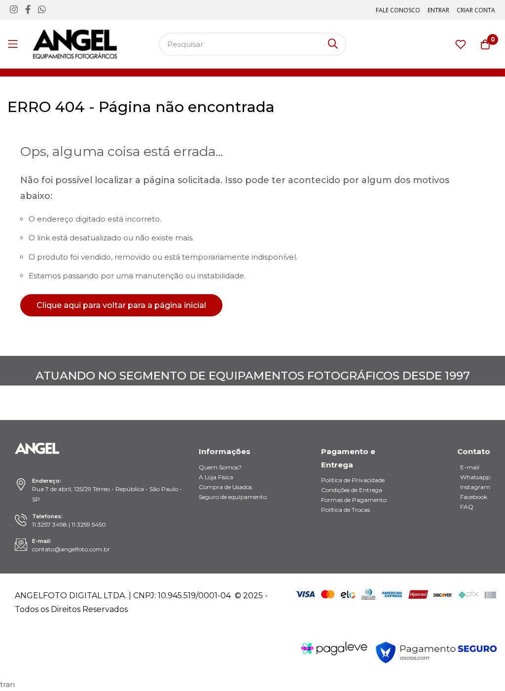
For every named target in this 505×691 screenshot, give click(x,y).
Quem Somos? (220, 467)
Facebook (473, 496)
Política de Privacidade (353, 480)
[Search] (333, 44)
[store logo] (75, 44)
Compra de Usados (225, 487)
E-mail (469, 467)
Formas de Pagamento (354, 499)
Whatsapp (475, 477)
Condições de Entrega (351, 490)
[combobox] (252, 44)
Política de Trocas (345, 509)
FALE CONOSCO (398, 10)
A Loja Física (216, 477)
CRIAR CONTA (476, 10)
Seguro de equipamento (233, 496)
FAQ (466, 506)
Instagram (475, 487)
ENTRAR (438, 10)
